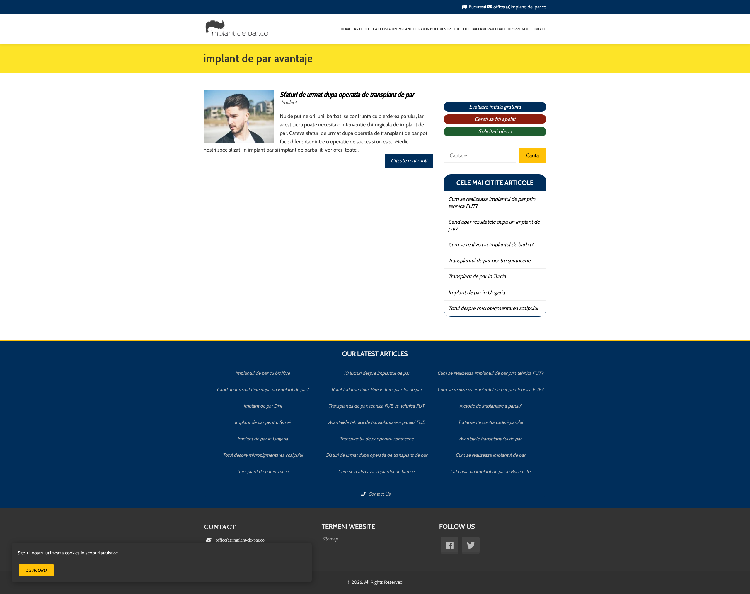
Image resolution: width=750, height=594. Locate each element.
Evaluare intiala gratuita (495, 107)
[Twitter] (471, 545)
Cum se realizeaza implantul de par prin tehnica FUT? (491, 202)
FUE (457, 29)
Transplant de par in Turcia (477, 276)
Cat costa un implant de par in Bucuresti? (412, 29)
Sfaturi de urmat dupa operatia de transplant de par (347, 94)
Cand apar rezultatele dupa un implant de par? (494, 225)
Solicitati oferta (495, 131)
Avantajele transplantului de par (490, 438)
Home (346, 29)
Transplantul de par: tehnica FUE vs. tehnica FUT (376, 406)
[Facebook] (449, 545)
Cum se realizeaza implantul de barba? (490, 245)
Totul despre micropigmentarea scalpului (493, 308)
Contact (538, 29)
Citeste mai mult (409, 161)
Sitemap (330, 539)
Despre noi (518, 29)
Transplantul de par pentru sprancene (489, 260)
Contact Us (379, 494)
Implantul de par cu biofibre (262, 373)
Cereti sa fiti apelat (495, 119)
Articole (362, 29)
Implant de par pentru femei (262, 422)
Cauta (532, 155)
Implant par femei (488, 29)
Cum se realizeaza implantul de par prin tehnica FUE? (490, 389)
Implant (289, 102)
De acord (36, 570)
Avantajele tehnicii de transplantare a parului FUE (376, 422)
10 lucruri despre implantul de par (377, 373)
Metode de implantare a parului (490, 406)
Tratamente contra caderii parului (490, 422)
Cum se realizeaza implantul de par (490, 455)
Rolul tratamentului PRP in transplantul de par (376, 389)
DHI (466, 29)
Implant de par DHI (262, 406)
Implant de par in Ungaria (476, 292)
